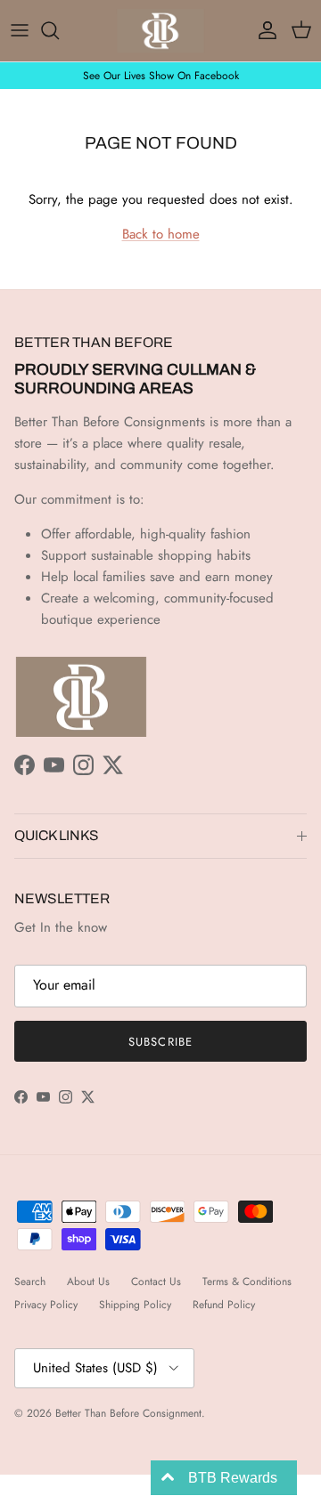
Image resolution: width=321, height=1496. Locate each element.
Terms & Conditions (247, 1282)
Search (29, 1282)
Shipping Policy (135, 1305)
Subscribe (160, 1041)
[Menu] (19, 30)
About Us (88, 1282)
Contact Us (156, 1282)
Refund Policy (224, 1305)
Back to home (161, 234)
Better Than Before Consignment (128, 1413)
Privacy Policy (46, 1305)
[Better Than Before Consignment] (160, 31)
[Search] (58, 30)
